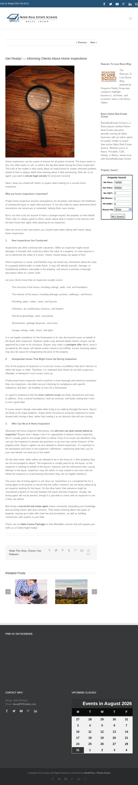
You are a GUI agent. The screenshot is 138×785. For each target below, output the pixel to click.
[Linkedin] (130, 4)
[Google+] (75, 550)
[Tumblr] (69, 550)
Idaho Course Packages (33, 524)
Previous (82, 42)
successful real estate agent (33, 506)
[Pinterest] (62, 550)
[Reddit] (88, 550)
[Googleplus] (123, 4)
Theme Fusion (103, 773)
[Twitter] (110, 4)
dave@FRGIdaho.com (24, 704)
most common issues (49, 395)
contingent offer (73, 344)
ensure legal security (36, 176)
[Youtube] (117, 4)
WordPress (89, 773)
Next (92, 42)
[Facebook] (104, 4)
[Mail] (136, 4)
